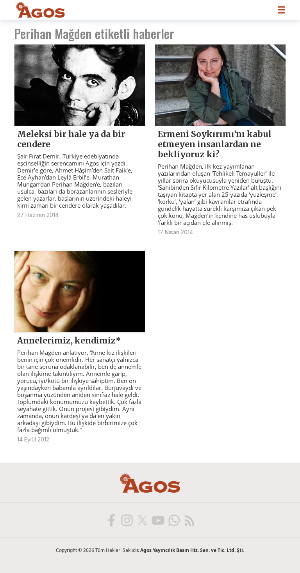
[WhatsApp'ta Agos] (173, 520)
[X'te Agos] (142, 520)
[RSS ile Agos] (189, 520)
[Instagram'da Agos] (126, 520)
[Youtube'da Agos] (158, 520)
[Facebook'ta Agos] (111, 520)
